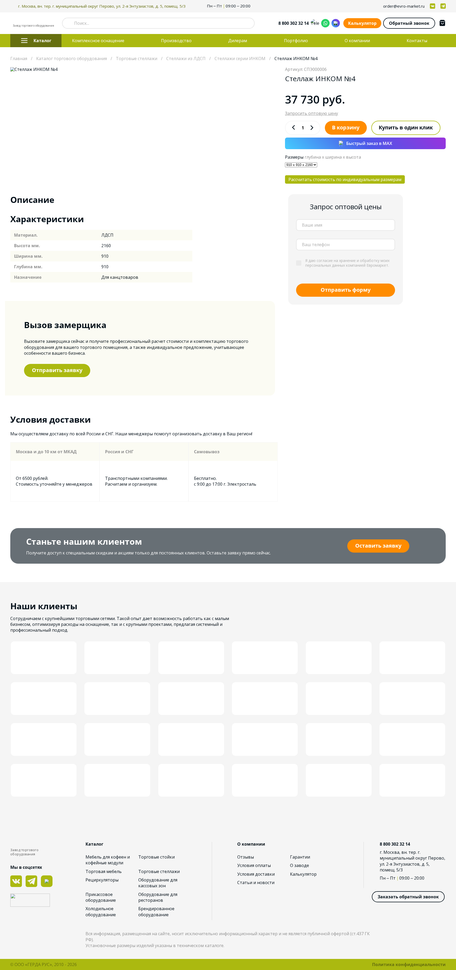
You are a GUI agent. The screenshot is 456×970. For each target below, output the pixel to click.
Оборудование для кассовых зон (157, 883)
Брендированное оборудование (156, 911)
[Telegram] (315, 23)
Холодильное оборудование (101, 911)
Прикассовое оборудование (101, 897)
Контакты (417, 40)
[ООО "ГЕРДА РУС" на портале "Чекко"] (48, 901)
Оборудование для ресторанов (157, 897)
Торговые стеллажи (159, 871)
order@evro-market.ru (404, 6)
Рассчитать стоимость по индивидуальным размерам (344, 179)
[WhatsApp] (325, 23)
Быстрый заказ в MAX (369, 143)
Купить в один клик (406, 127)
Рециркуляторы (102, 880)
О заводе (299, 865)
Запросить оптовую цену (311, 113)
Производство (176, 40)
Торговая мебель (104, 871)
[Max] (335, 23)
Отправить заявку (57, 370)
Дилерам (237, 40)
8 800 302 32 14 (293, 23)
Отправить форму (345, 289)
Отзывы (245, 857)
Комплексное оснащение (98, 40)
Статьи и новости (255, 882)
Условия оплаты (254, 865)
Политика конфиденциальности (409, 964)
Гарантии (300, 857)
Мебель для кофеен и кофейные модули (108, 860)
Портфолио (296, 40)
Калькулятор (362, 23)
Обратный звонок (409, 23)
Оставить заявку (378, 545)
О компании (357, 40)
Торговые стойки (156, 857)
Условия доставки (256, 874)
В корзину (345, 127)
